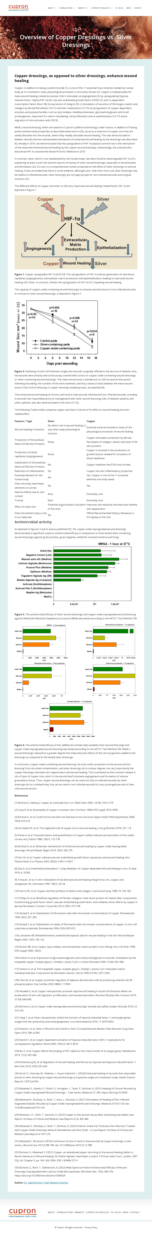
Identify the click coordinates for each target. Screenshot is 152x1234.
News (128, 8)
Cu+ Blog (119, 8)
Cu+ (76, 29)
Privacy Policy (90, 1227)
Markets (82, 8)
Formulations (65, 8)
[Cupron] (19, 8)
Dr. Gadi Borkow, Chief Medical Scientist (46, 1182)
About (51, 8)
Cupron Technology (100, 8)
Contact (138, 8)
